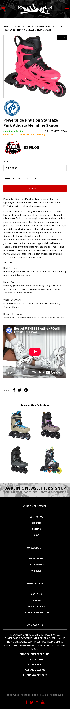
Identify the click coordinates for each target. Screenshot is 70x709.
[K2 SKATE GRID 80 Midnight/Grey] (19, 474)
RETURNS (36, 523)
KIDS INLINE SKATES (23, 26)
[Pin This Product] (26, 390)
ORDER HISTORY (36, 564)
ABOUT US (36, 594)
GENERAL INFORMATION (36, 612)
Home (6, 26)
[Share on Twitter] (20, 390)
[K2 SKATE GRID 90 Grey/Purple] (51, 439)
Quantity (8, 178)
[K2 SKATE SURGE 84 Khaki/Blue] (19, 439)
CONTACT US (36, 516)
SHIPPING (36, 600)
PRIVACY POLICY (36, 606)
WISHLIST (36, 570)
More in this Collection (35, 405)
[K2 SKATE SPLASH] (51, 474)
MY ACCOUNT (36, 558)
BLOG (36, 535)
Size (5, 161)
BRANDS (36, 529)
